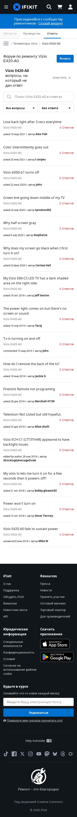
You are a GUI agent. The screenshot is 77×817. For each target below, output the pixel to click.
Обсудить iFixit (13, 597)
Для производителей (55, 616)
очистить (60, 78)
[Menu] (6, 7)
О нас (7, 584)
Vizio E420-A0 (51, 43)
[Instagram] (30, 753)
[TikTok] (5, 753)
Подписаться (38, 713)
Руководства (31, 33)
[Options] (6, 43)
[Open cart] (60, 7)
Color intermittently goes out (25, 147)
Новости (46, 590)
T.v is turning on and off (21, 338)
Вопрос (65, 58)
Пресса (45, 584)
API (5, 616)
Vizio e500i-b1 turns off (21, 172)
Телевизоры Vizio (25, 43)
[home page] (25, 7)
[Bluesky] (55, 754)
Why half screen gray (19, 223)
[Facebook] (14, 753)
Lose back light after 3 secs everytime (32, 122)
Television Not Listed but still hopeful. (32, 414)
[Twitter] (22, 753)
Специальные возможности (13, 644)
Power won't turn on (19, 503)
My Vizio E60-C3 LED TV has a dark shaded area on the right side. (35, 280)
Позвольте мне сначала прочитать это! (35, 720)
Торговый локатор (53, 610)
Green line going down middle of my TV (34, 197)
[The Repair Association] (71, 753)
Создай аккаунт (50, 23)
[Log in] (70, 7)
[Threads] (62, 753)
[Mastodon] (47, 753)
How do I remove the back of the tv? (31, 364)
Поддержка (11, 590)
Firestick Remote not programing (29, 389)
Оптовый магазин (53, 603)
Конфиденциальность (18, 652)
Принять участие (52, 597)
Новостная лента (15, 610)
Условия (9, 659)
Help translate (35, 741)
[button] (49, 7)
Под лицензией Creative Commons (38, 802)
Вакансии (10, 603)
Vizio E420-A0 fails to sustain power (30, 529)
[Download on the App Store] (55, 644)
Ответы (52, 33)
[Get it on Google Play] (57, 657)
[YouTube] (38, 753)
